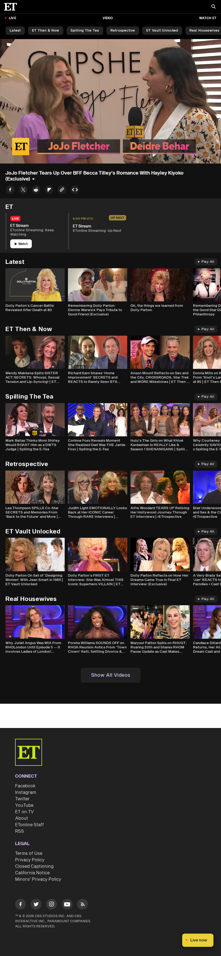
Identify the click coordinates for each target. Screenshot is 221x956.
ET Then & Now (45, 30)
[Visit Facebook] (20, 905)
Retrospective (122, 30)
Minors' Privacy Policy (38, 879)
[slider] (110, 147)
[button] (9, 156)
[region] (110, 101)
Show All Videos (110, 675)
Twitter (22, 799)
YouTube (24, 805)
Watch (23, 244)
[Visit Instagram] (51, 905)
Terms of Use (28, 853)
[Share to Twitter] (23, 190)
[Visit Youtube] (67, 904)
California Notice (32, 873)
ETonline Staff (29, 825)
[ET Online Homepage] (12, 6)
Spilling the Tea (85, 30)
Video (108, 18)
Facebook (25, 786)
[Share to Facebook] (10, 190)
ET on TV (24, 812)
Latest (15, 30)
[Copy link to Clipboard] (62, 190)
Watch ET (207, 18)
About (21, 818)
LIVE (12, 18)
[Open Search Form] (213, 7)
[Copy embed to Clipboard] (75, 190)
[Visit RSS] (82, 905)
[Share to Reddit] (36, 190)
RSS (19, 831)
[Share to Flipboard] (49, 190)
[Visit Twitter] (36, 905)
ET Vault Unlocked (162, 30)
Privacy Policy (29, 860)
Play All (207, 261)
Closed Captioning (34, 866)
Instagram (25, 792)
